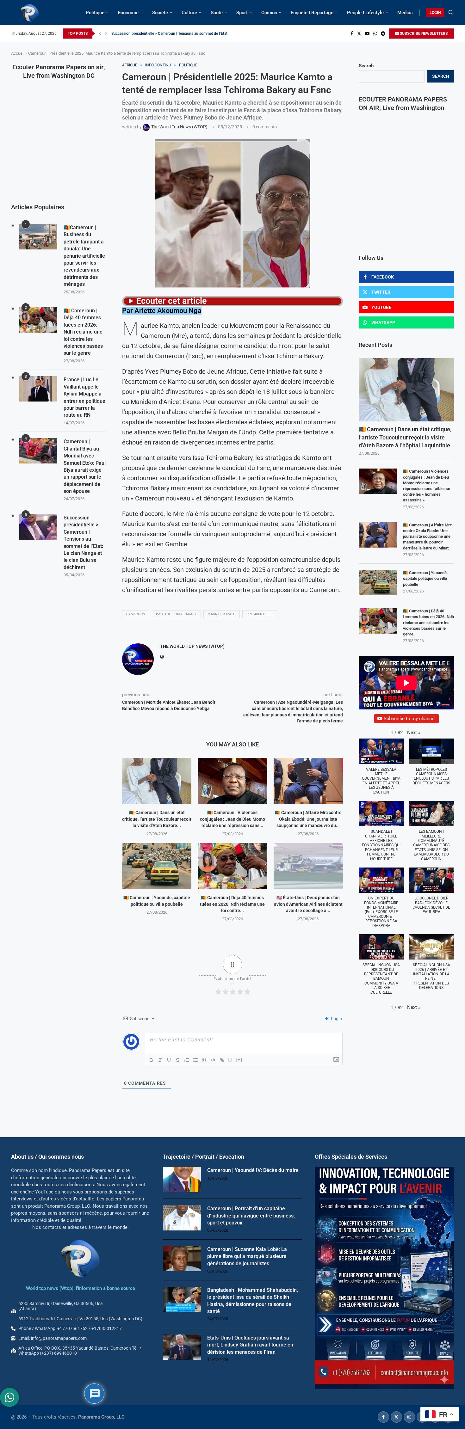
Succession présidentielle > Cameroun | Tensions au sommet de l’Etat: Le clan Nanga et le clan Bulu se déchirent (83, 542)
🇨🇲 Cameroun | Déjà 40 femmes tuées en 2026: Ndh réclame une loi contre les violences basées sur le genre (428, 622)
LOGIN (435, 12)
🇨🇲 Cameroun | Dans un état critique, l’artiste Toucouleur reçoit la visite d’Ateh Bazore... (156, 819)
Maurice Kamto (222, 614)
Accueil (17, 53)
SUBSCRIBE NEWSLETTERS (423, 33)
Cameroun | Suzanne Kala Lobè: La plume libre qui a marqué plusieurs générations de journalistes (247, 1256)
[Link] (222, 1060)
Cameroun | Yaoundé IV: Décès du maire (253, 1170)
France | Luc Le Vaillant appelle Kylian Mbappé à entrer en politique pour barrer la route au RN (84, 397)
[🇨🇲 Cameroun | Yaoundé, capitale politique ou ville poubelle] (156, 866)
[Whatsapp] (375, 33)
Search (366, 66)
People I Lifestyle (365, 12)
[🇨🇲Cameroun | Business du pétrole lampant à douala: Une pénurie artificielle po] (38, 236)
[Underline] (168, 1060)
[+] (239, 1059)
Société (160, 12)
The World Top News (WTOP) (192, 646)
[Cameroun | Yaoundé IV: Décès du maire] (182, 1179)
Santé (217, 12)
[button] (99, 33)
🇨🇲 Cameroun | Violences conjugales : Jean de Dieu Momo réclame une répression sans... (232, 819)
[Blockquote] (204, 1060)
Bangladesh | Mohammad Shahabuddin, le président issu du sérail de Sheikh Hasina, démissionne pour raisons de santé (252, 1300)
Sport (242, 12)
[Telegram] (383, 33)
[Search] (451, 12)
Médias (405, 12)
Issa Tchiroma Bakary (176, 614)
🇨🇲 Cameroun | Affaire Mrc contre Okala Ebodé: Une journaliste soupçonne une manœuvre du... (308, 819)
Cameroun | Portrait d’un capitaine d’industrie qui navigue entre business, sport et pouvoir (251, 1215)
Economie (128, 12)
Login (336, 1018)
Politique (95, 12)
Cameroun (135, 614)
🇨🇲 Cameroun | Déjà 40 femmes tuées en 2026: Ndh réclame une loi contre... (232, 904)
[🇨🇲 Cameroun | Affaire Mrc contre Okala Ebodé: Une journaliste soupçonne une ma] (308, 781)
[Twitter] (359, 33)
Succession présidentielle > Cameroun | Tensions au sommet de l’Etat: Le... (173, 33)
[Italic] (160, 1060)
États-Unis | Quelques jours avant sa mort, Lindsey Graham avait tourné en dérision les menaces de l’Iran (250, 1345)
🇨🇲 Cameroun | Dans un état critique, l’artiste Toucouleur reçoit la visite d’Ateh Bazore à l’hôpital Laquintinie (405, 437)
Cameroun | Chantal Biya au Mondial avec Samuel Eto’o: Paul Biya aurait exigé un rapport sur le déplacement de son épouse (85, 466)
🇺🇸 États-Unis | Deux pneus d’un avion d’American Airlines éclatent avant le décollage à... (308, 904)
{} (230, 1059)
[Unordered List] (195, 1060)
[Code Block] (213, 1060)
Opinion (269, 12)
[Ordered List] (186, 1060)
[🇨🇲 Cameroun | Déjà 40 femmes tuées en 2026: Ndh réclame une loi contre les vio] (232, 866)
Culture (189, 12)
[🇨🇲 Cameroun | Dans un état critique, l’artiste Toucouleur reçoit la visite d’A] (156, 781)
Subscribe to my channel (410, 718)
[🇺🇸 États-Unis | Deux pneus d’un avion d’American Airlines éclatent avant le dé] (308, 866)
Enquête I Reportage (312, 12)
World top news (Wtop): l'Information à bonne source (80, 1288)
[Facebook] (351, 33)
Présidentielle (259, 614)
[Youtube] (367, 33)
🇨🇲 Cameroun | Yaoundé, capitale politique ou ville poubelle (425, 578)
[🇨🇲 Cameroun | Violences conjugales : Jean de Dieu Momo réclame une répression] (232, 781)
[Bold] (151, 1060)
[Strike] (177, 1060)
